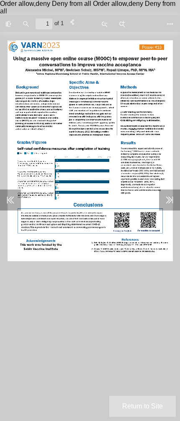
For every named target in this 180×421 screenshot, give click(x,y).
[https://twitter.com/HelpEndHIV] (22, 250)
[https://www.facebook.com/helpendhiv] (15, 250)
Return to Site (142, 406)
